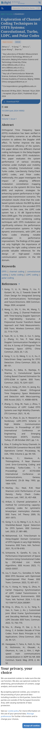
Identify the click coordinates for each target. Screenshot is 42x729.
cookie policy (13, 711)
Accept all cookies (32, 725)
